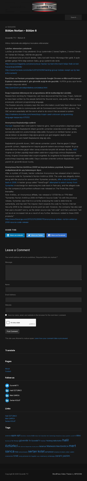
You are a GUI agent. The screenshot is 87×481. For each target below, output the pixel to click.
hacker (43, 441)
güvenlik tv (25, 440)
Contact (8, 371)
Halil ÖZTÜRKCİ (11, 416)
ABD (75, 149)
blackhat (43, 436)
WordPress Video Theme (61, 474)
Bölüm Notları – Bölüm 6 (21, 30)
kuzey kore (35, 446)
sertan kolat (36, 451)
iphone (23, 446)
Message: (8, 262)
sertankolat (49, 452)
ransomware (23, 452)
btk (48, 436)
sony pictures (24, 456)
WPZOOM (78, 474)
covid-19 (73, 436)
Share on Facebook (58, 235)
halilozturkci (57, 441)
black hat (38, 436)
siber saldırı (70, 452)
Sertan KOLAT (10, 421)
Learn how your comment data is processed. (51, 338)
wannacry (43, 456)
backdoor (24, 436)
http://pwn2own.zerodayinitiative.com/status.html (26, 87)
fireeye (16, 441)
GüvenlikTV (35, 441)
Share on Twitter (37, 235)
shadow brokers (60, 452)
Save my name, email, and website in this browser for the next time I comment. (37, 315)
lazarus (42, 446)
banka (29, 436)
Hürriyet (8, 126)
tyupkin (33, 456)
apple (13, 435)
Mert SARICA (10, 418)
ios (19, 446)
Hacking (49, 441)
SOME (15, 456)
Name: (7, 284)
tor (30, 456)
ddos (78, 435)
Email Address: (10, 295)
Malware (51, 446)
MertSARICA (62, 446)
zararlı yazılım (62, 456)
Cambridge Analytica (55, 436)
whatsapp (51, 456)
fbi (12, 441)
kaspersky (28, 446)
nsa (16, 451)
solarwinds (9, 456)
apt (18, 435)
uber (38, 456)
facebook (8, 441)
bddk (33, 436)
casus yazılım (66, 436)
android (8, 436)
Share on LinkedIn (16, 235)
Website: (8, 305)
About (7, 369)
